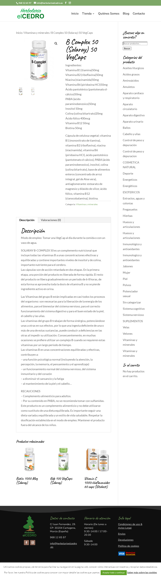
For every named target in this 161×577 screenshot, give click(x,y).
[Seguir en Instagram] (32, 542)
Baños (126, 127)
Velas (126, 327)
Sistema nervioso (133, 315)
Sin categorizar (132, 302)
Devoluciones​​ (125, 540)
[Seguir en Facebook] (26, 542)
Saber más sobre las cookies (142, 572)
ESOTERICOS (131, 192)
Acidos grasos (131, 74)
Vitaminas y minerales (36, 32)
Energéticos (130, 186)
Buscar (127, 48)
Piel (125, 279)
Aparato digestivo (134, 115)
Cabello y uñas (131, 134)
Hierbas (128, 215)
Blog (126, 14)
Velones (128, 333)
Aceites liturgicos (133, 68)
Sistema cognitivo (134, 308)
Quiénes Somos (108, 14)
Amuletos (129, 87)
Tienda (87, 14)
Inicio (75, 14)
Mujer (126, 272)
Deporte (128, 173)
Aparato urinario (133, 121)
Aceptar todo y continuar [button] (114, 572)
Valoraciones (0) (51, 220)
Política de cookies (128, 546)
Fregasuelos (130, 209)
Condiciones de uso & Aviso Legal (130, 526)
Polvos (127, 285)
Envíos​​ (121, 534)
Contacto (139, 14)
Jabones (128, 266)
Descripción (26, 220)
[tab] (27, 220)
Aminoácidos (131, 80)
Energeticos (130, 179)
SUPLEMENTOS (133, 321)
